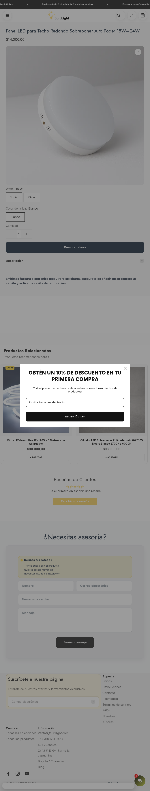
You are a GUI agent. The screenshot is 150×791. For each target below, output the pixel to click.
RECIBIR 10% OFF (75, 416)
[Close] (125, 368)
